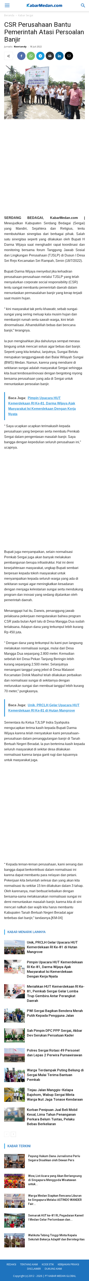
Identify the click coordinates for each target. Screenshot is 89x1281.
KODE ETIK (48, 1264)
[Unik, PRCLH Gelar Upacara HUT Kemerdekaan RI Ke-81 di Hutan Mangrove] (14, 947)
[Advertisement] (44, 169)
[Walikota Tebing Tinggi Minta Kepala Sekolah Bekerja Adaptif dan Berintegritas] (14, 1240)
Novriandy (20, 46)
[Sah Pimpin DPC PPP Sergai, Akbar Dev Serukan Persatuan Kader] (14, 1035)
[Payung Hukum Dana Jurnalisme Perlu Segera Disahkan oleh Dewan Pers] (14, 1161)
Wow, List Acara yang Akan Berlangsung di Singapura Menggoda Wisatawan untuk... (55, 1180)
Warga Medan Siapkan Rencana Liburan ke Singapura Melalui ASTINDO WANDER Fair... (55, 1200)
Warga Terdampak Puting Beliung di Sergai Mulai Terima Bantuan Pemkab (55, 1075)
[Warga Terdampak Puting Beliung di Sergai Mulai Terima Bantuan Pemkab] (14, 1075)
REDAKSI (11, 1264)
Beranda (9, 15)
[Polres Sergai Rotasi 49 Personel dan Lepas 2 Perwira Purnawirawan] (14, 1055)
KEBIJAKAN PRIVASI (68, 1264)
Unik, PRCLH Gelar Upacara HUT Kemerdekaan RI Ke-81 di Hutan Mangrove (52, 947)
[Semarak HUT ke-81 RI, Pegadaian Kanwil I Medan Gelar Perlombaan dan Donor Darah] (14, 1220)
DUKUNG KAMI (53, 1268)
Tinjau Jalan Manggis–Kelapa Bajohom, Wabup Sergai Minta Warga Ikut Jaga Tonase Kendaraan (55, 1094)
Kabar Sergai (25, 15)
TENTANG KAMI (29, 1264)
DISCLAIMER (34, 1268)
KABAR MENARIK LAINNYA (26, 932)
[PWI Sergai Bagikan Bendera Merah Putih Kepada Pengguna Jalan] (14, 1015)
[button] (83, 5)
